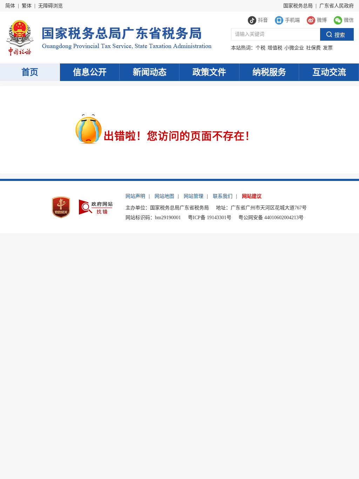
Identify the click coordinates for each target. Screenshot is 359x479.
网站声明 (135, 196)
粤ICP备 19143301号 (209, 217)
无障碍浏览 (50, 5)
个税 (260, 47)
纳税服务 (269, 72)
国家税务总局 (298, 5)
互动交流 (329, 72)
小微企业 (294, 47)
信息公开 (90, 72)
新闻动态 (150, 72)
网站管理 (193, 196)
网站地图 (164, 196)
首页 (29, 72)
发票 (328, 47)
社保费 (313, 47)
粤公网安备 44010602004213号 (271, 217)
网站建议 (252, 196)
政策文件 (209, 72)
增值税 (274, 47)
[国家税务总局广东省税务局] (108, 37)
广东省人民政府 (336, 5)
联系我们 (222, 196)
